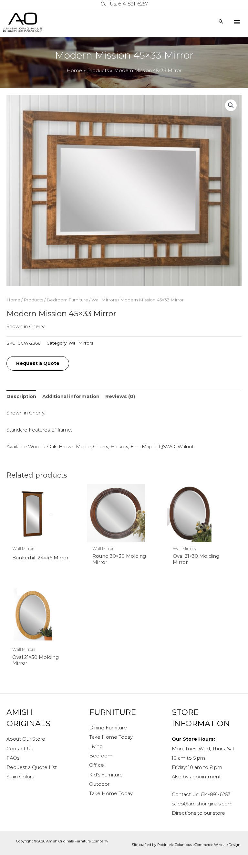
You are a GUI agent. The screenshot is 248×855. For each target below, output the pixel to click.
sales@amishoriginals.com (202, 804)
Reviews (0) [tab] (120, 396)
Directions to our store (198, 813)
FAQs (12, 758)
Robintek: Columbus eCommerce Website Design (199, 844)
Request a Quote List (31, 767)
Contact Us (19, 749)
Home (13, 299)
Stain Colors (20, 777)
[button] (231, 105)
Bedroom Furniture (67, 299)
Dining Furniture (108, 728)
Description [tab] (21, 396)
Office (96, 765)
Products (33, 299)
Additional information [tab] (70, 396)
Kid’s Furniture (106, 775)
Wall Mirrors (104, 299)
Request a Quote (37, 363)
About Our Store (25, 739)
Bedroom (100, 756)
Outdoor (99, 784)
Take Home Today (111, 737)
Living (96, 746)
